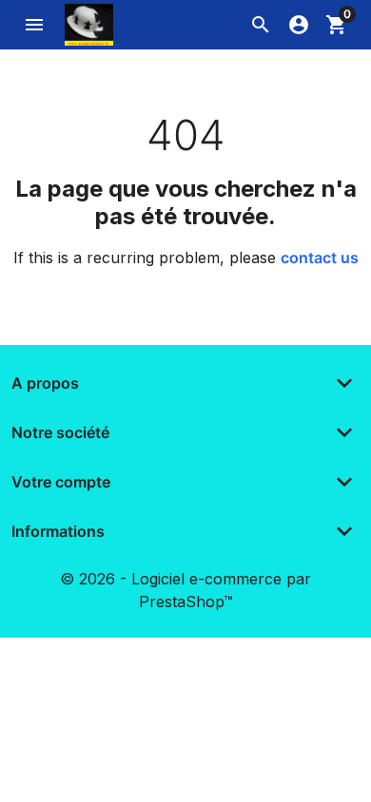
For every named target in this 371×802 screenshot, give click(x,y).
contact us (320, 257)
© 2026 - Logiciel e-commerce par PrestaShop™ (185, 590)
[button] (261, 25)
